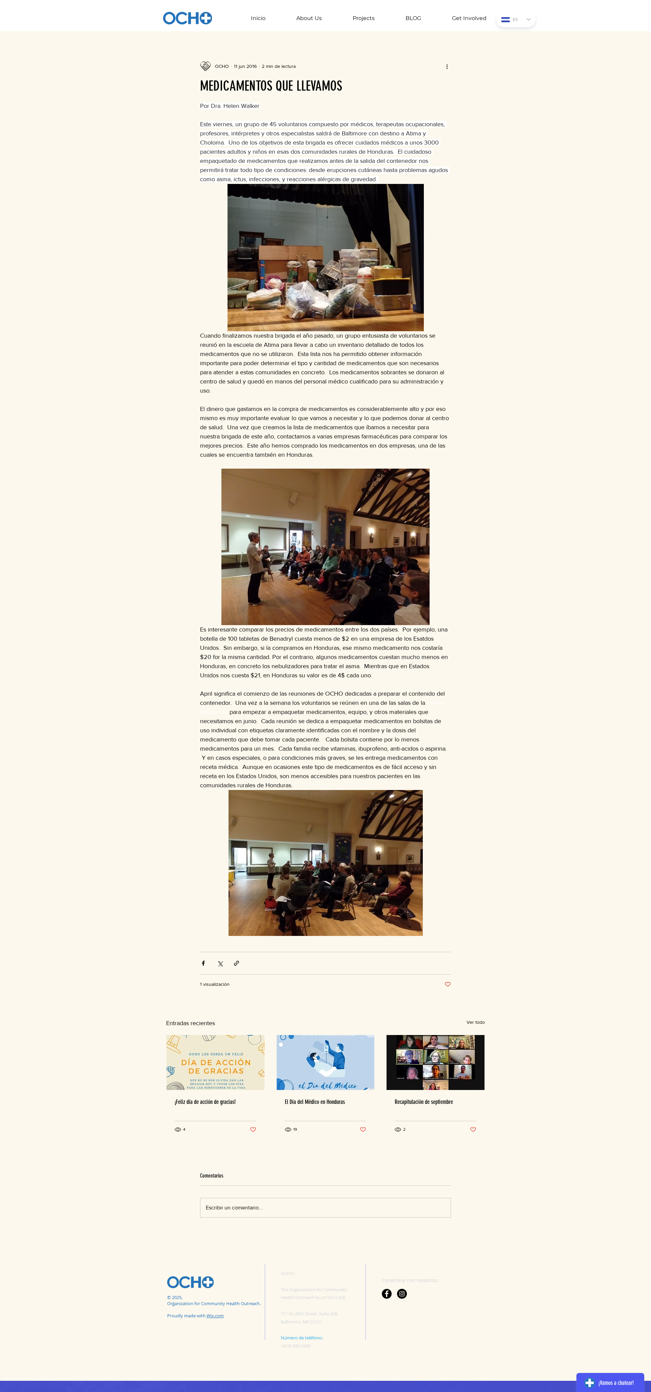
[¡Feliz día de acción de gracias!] (215, 1062)
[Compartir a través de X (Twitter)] (220, 963)
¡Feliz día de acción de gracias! (205, 1102)
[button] (299, 18)
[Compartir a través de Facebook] (203, 963)
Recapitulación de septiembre (424, 1102)
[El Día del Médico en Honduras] (326, 1062)
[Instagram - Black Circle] (402, 1294)
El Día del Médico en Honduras (315, 1102)
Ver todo (476, 1022)
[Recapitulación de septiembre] (436, 1062)
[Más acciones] (447, 66)
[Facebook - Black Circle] (387, 1294)
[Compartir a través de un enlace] (236, 963)
